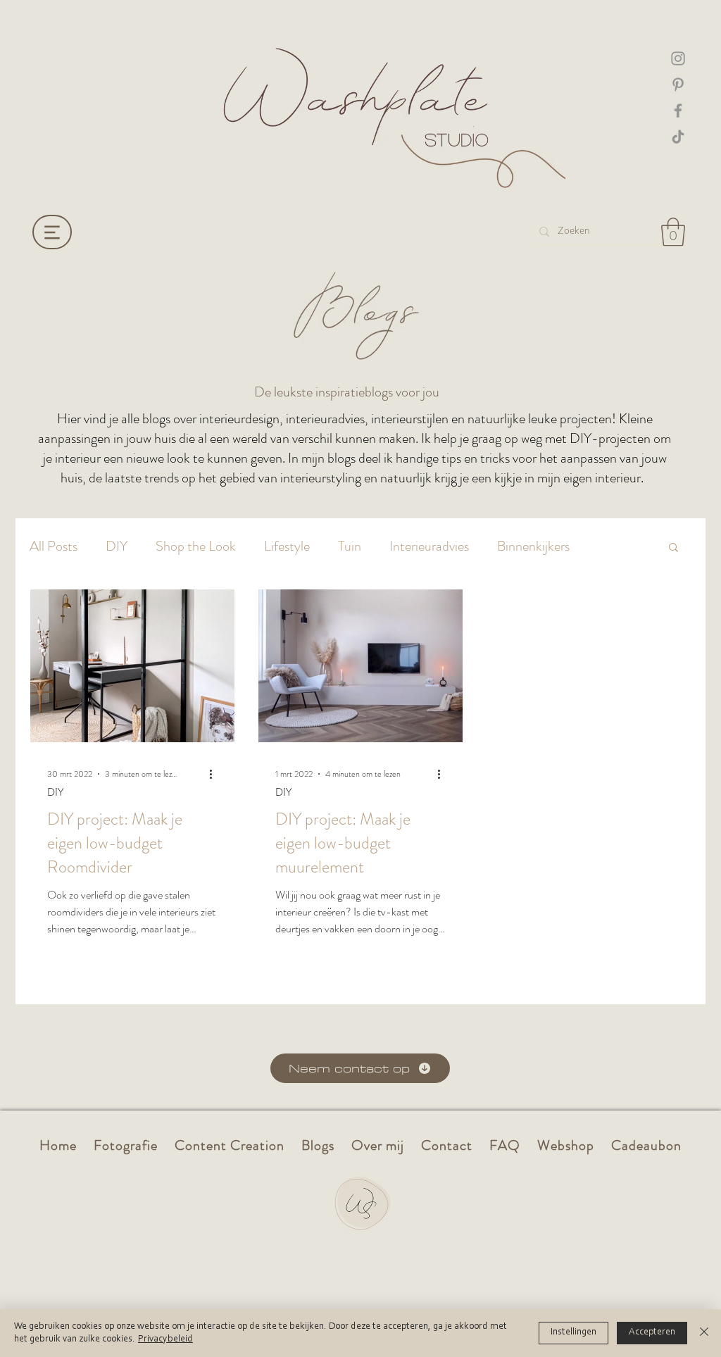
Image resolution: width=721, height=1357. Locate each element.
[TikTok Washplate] (678, 136)
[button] (673, 232)
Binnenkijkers (533, 546)
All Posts (53, 546)
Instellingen (573, 1332)
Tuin (349, 546)
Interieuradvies (429, 546)
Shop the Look (196, 546)
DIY (116, 546)
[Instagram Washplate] (678, 58)
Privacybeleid (165, 1339)
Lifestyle (287, 546)
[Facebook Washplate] (678, 110)
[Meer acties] (215, 773)
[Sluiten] (704, 1333)
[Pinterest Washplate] (678, 84)
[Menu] (52, 232)
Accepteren (652, 1332)
